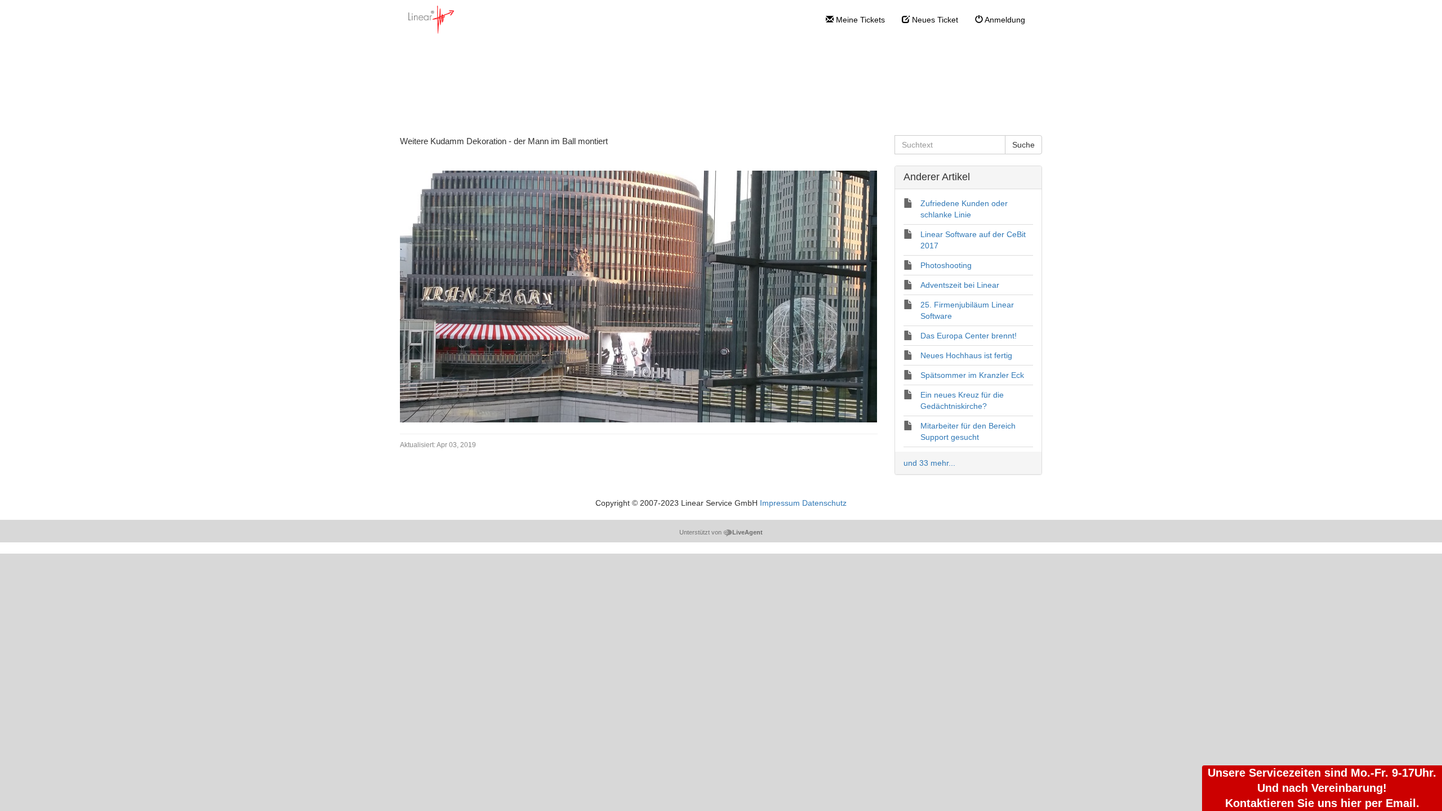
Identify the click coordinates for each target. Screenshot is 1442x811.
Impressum (780, 502)
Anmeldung (1004, 19)
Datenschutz (824, 502)
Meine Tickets (859, 19)
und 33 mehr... (929, 462)
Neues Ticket (934, 19)
